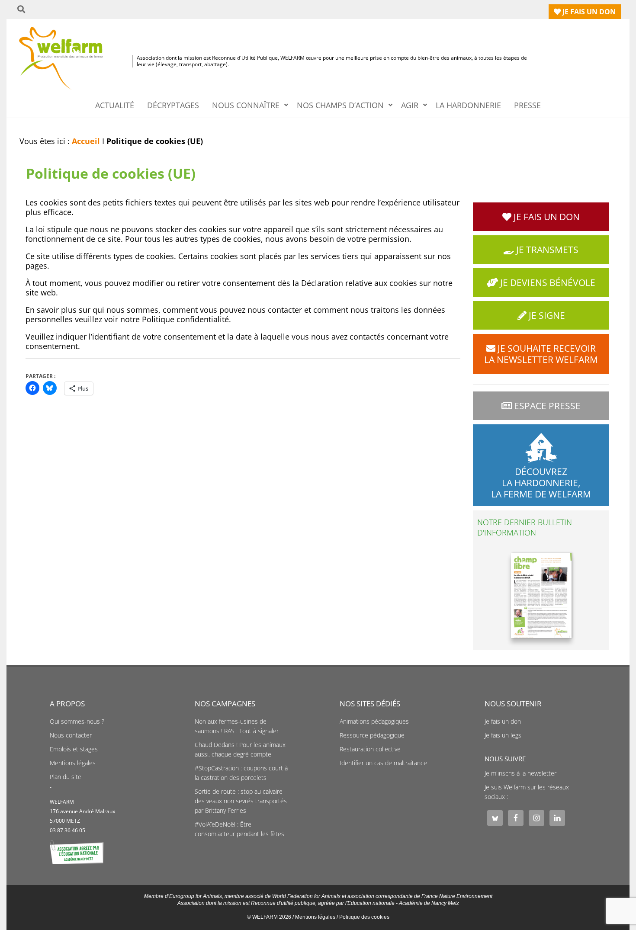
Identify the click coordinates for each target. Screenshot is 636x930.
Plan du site (65, 777)
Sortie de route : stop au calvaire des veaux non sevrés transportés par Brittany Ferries (241, 801)
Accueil (86, 141)
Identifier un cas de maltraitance (383, 763)
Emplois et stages (74, 749)
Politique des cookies (364, 917)
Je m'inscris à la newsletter (520, 773)
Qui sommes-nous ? (77, 721)
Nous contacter (71, 735)
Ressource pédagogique (372, 735)
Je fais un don (503, 721)
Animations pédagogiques (374, 721)
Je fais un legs (503, 735)
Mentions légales (73, 763)
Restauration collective (370, 749)
